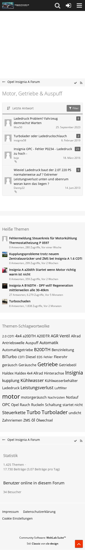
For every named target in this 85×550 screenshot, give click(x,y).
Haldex (8, 373)
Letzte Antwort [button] (23, 108)
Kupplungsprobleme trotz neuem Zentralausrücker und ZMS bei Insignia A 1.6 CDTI (45, 256)
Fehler (48, 357)
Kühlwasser (32, 380)
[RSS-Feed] (81, 83)
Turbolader (55, 412)
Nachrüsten (56, 397)
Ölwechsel (44, 420)
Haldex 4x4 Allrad (29, 373)
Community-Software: (42, 537)
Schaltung (53, 404)
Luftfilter (60, 388)
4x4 (18, 335)
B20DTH (42, 349)
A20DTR (43, 336)
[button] (57, 5)
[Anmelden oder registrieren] (68, 5)
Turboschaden (20, 301)
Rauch (25, 404)
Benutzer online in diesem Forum (34, 482)
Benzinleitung (63, 349)
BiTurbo (9, 356)
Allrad (76, 336)
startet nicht (73, 404)
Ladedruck (10, 387)
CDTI (21, 357)
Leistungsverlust (36, 388)
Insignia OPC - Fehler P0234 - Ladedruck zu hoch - (43, 151)
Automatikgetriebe (17, 349)
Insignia (74, 372)
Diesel (31, 356)
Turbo (34, 412)
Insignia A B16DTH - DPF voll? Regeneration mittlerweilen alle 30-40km (41, 287)
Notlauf (72, 397)
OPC (6, 404)
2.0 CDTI (8, 336)
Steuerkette (14, 412)
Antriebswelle (13, 342)
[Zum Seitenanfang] (79, 544)
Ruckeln (37, 404)
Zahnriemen (12, 420)
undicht (75, 412)
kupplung (10, 380)
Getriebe (47, 364)
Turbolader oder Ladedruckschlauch (40, 136)
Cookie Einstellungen (17, 518)
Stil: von (42, 543)
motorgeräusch (34, 397)
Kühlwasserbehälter (61, 380)
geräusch (9, 365)
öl (33, 420)
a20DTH (29, 336)
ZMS (26, 420)
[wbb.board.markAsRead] (75, 83)
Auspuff (32, 342)
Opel (15, 404)
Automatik (48, 342)
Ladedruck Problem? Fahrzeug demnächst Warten (36, 120)
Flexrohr (61, 356)
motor (11, 396)
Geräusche (27, 365)
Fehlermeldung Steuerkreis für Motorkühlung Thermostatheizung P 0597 (43, 240)
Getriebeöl (67, 365)
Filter (75, 108)
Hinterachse (54, 373)
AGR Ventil (60, 335)
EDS (39, 357)
